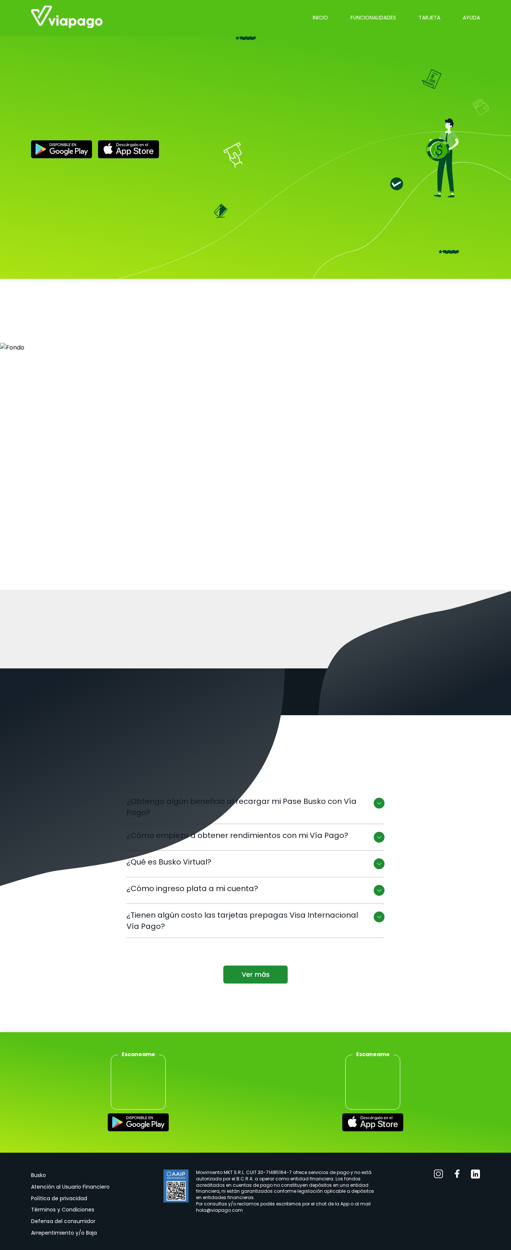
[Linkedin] (475, 1175)
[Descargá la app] (138, 1123)
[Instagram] (438, 1175)
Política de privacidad (59, 1198)
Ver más (256, 974)
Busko (38, 1175)
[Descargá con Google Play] (61, 150)
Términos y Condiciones (62, 1209)
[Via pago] (66, 18)
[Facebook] (457, 1175)
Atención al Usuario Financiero (70, 1186)
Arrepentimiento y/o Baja (64, 1233)
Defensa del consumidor (63, 1221)
